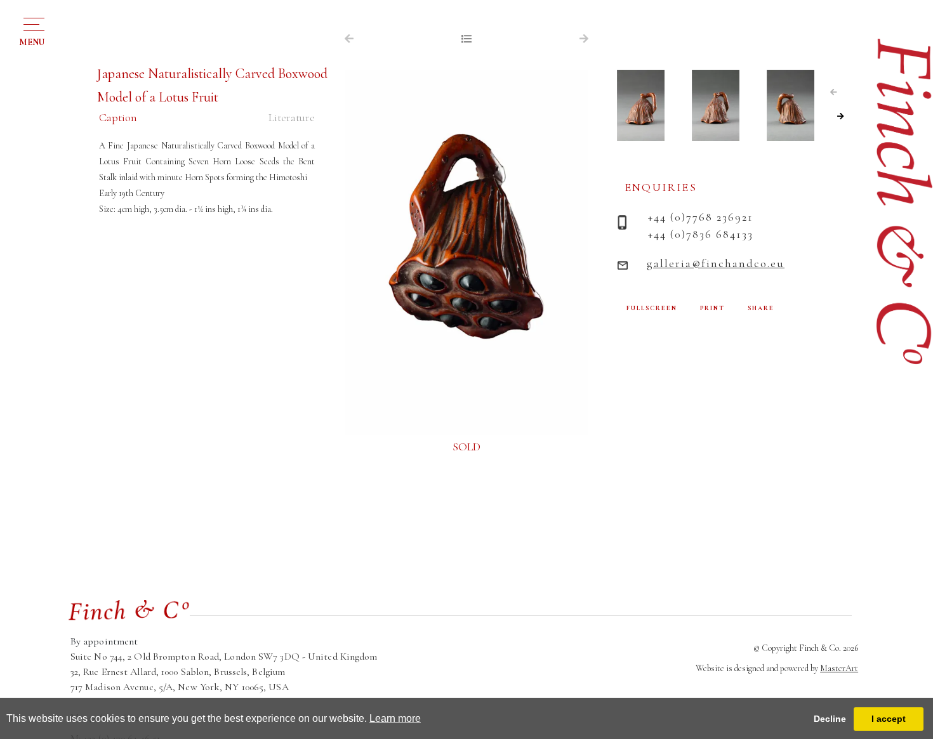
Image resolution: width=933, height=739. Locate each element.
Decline (830, 719)
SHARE (761, 308)
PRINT (712, 308)
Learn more (395, 718)
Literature (291, 117)
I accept (888, 719)
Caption (118, 117)
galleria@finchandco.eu (715, 263)
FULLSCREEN (651, 308)
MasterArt (839, 668)
